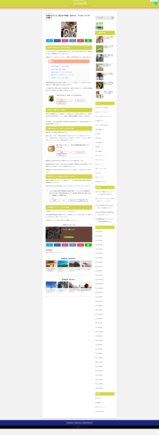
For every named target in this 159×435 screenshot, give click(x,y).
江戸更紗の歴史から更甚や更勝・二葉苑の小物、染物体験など (108, 55)
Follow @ (69, 233)
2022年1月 (100, 236)
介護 (98, 133)
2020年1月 (100, 327)
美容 (98, 146)
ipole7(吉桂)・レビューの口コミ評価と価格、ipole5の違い (108, 65)
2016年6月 (100, 375)
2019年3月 (100, 370)
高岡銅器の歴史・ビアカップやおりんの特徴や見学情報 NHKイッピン (105, 220)
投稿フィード (100, 402)
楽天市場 (61, 100)
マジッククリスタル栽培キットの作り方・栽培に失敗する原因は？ (108, 37)
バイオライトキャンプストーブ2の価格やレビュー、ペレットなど (63, 290)
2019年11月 (100, 336)
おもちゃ (99, 173)
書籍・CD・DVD (101, 181)
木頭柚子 (52, 252)
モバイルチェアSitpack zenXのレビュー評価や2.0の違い (109, 74)
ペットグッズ (100, 177)
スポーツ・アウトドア (102, 112)
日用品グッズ (100, 129)
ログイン (99, 398)
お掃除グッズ (100, 142)
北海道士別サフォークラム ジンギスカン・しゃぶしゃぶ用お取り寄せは (63, 269)
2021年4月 (100, 262)
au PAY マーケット (83, 200)
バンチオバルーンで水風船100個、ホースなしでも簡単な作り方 (108, 46)
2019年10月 (100, 340)
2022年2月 (100, 231)
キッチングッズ (101, 159)
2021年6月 (100, 253)
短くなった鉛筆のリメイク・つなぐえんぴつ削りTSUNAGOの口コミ (51, 290)
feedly (69, 237)
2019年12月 (100, 331)
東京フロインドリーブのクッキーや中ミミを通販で (86, 269)
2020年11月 (100, 283)
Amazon (70, 100)
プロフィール (78, 6)
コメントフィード (101, 407)
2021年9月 (100, 240)
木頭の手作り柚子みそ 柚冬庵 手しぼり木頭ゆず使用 (68, 95)
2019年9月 (100, 344)
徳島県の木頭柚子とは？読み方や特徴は (59, 66)
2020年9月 (100, 292)
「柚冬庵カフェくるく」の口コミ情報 (59, 77)
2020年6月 (100, 305)
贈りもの (99, 138)
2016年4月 (100, 383)
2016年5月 (100, 379)
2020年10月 (100, 288)
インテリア (100, 155)
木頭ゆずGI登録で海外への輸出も (58, 69)
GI (61, 252)
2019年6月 (100, 357)
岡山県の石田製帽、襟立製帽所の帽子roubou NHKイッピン (86, 290)
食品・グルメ (49, 250)
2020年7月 (100, 301)
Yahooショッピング (80, 100)
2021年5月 (100, 257)
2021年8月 (100, 244)
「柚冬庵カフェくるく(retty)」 (69, 224)
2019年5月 (100, 362)
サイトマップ (70, 6)
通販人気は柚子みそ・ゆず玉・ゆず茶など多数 (61, 72)
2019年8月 (100, 349)
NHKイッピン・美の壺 (103, 107)
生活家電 (99, 151)
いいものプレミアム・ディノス (104, 116)
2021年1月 (100, 275)
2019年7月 (100, 353)
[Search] (112, 18)
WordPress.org (101, 411)
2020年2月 (100, 323)
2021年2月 (100, 270)
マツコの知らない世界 (102, 125)
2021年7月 (100, 249)
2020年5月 (100, 309)
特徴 (47, 252)
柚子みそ (58, 252)
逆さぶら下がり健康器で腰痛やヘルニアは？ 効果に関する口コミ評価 (108, 83)
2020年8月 (100, 296)
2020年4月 (100, 314)
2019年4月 (100, 366)
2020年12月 (100, 279)
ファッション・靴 (101, 168)
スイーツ (99, 164)
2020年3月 (100, 318)
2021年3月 (100, 266)
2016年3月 (100, 388)
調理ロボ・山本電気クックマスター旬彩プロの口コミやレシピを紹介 (108, 92)
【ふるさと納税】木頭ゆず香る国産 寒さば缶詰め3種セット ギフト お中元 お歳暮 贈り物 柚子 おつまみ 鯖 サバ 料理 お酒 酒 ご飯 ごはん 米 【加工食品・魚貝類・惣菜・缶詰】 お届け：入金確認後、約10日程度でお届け (69, 193)
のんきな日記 (80, 3)
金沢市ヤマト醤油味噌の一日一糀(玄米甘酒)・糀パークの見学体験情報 (51, 269)
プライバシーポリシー (88, 6)
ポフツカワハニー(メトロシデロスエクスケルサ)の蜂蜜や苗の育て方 (74, 269)
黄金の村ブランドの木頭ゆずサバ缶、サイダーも (61, 75)
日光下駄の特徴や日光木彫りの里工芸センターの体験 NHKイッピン (74, 290)
